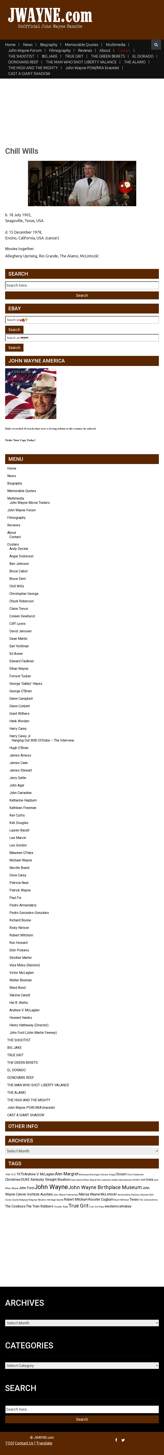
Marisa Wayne (89, 1194)
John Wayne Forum (25, 50)
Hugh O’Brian (18, 748)
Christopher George (23, 594)
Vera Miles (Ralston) (24, 965)
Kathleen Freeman (22, 808)
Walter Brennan (20, 980)
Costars (124, 50)
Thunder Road (61, 1206)
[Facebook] (116, 1440)
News (28, 44)
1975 (20, 1174)
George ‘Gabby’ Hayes (25, 684)
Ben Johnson (19, 564)
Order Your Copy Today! (20, 440)
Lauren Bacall (19, 830)
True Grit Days (96, 1206)
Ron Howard (18, 943)
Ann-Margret (67, 1173)
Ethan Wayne (18, 669)
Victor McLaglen (21, 973)
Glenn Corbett (19, 706)
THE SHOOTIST (21, 56)
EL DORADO (143, 56)
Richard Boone (20, 920)
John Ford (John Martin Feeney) (33, 1033)
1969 (7, 1174)
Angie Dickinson (21, 556)
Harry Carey (18, 729)
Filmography (60, 50)
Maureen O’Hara (21, 853)
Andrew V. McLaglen (24, 1010)
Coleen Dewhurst (22, 616)
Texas (134, 1199)
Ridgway (23, 1199)
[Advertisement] (82, 109)
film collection (104, 1180)
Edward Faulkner (21, 661)
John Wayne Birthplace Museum (105, 1187)
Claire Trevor (18, 609)
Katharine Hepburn (23, 800)
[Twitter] (123, 1440)
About (105, 50)
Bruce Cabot (18, 571)
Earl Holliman (19, 646)
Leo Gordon (18, 845)
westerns (112, 1206)
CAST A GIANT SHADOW (29, 73)
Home (10, 44)
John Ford (26, 1188)
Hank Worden (19, 721)
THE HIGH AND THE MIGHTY (33, 67)
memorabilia (123, 1194)
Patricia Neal (18, 883)
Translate (44, 1443)
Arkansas (84, 1174)
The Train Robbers (39, 1206)
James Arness (20, 755)
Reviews (85, 50)
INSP (143, 1180)
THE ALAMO (135, 62)
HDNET (136, 1180)
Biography (48, 44)
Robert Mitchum (21, 935)
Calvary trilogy (108, 1174)
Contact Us (24, 1443)
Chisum (121, 1174)
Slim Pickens (19, 950)
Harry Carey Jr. (20, 736)
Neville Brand (19, 868)
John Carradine (20, 793)
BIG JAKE (49, 56)
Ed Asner (16, 654)
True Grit (78, 1206)
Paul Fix (15, 898)
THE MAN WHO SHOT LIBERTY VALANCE (81, 62)
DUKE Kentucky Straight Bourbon (45, 1179)
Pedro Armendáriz (23, 905)
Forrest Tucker (20, 676)
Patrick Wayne (20, 890)
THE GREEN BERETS (108, 56)
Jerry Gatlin (17, 778)
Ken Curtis (17, 815)
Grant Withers (19, 714)
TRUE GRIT (74, 56)
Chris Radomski (135, 1174)
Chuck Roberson (21, 601)
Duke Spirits (76, 1180)
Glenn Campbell (21, 699)
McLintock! (108, 1194)
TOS (9, 1443)
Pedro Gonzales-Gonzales (29, 913)
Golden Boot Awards (121, 1180)
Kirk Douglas (18, 823)
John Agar (16, 785)
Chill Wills (16, 586)
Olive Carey (17, 875)
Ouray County (12, 1199)
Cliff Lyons (17, 624)
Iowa (149, 1179)
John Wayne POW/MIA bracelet (92, 67)
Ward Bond (17, 988)
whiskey (125, 1206)
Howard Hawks (20, 1018)
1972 (13, 1174)
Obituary (135, 1194)
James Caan (18, 763)
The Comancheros (148, 1199)
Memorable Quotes (81, 44)
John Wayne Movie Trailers (29, 503)
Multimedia (115, 44)
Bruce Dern (17, 579)
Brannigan (94, 1174)
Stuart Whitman (121, 1199)
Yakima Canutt (19, 995)
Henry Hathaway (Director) (28, 1025)
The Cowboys (15, 1206)
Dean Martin (18, 639)
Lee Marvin (17, 838)
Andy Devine (18, 549)
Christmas (12, 1179)
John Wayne (51, 1187)
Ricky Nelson (19, 928)
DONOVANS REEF (23, 62)
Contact (15, 537)
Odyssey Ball (147, 1194)
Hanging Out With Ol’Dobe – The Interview (43, 740)
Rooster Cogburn (100, 1199)
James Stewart (20, 770)
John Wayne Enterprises (65, 1194)
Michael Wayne (20, 860)
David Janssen (20, 631)
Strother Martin (20, 958)
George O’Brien (20, 691)
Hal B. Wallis (18, 1003)
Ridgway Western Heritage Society (45, 1199)
